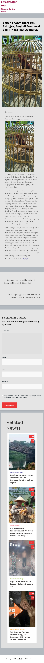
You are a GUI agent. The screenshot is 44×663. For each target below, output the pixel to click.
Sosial (21, 472)
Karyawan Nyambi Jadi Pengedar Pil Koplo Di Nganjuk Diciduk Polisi (19, 281)
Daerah (12, 472)
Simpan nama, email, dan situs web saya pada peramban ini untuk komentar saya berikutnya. (22, 396)
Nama (4, 357)
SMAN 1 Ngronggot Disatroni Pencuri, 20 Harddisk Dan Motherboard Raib (23, 296)
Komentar (5, 331)
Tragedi (22, 578)
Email (4, 369)
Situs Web (5, 381)
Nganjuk (25, 258)
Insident (16, 629)
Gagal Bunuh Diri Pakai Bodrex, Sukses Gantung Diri (21, 584)
